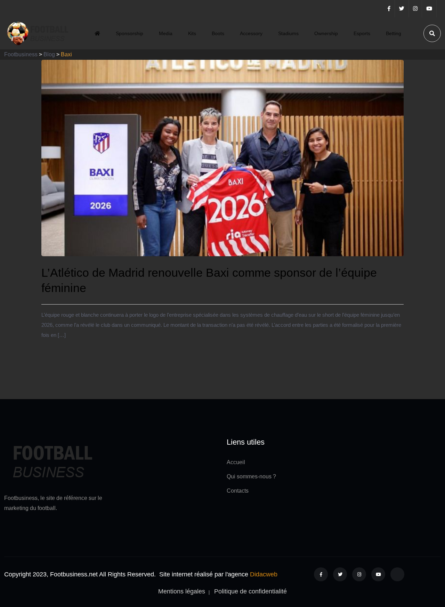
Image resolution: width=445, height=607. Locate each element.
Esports (362, 33)
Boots (218, 33)
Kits (192, 33)
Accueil (236, 462)
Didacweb (263, 574)
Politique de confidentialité (250, 591)
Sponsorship (129, 33)
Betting (393, 33)
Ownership (326, 33)
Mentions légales (181, 591)
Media (165, 33)
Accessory (251, 33)
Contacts (238, 491)
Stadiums (288, 33)
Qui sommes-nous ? (251, 476)
